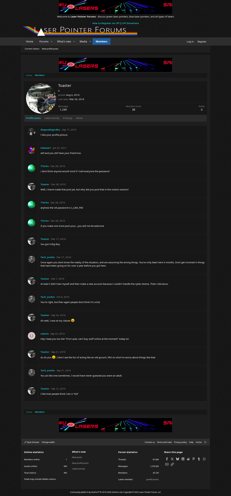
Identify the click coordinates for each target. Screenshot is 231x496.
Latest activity (78, 468)
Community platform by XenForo (96, 492)
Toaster (45, 184)
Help (191, 442)
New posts (77, 457)
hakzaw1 (46, 147)
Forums (44, 41)
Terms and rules (164, 442)
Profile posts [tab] (33, 118)
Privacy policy (180, 442)
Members (101, 41)
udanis (45, 333)
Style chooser (32, 442)
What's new (64, 41)
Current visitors (32, 48)
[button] (51, 41)
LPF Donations (130, 23)
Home (29, 41)
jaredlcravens (152, 479)
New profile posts (50, 48)
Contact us (150, 442)
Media (83, 41)
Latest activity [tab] (51, 118)
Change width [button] (48, 442)
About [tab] (79, 118)
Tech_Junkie (48, 257)
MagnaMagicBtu (50, 129)
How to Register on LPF (106, 23)
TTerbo (45, 166)
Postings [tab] (67, 118)
